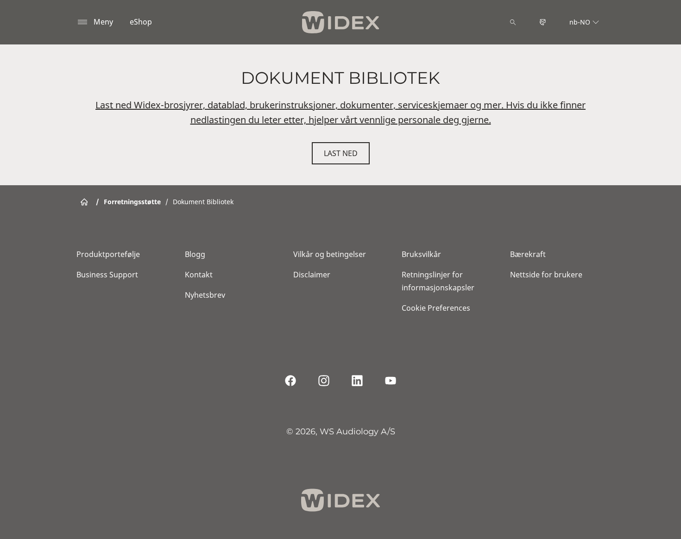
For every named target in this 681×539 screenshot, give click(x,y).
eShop (141, 22)
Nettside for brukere (546, 275)
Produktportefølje (108, 254)
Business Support (107, 275)
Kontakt (199, 275)
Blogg (195, 254)
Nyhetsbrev (205, 295)
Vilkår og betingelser (329, 254)
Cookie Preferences (436, 308)
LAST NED (341, 153)
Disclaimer (311, 275)
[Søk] (513, 22)
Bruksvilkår (421, 254)
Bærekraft (528, 254)
